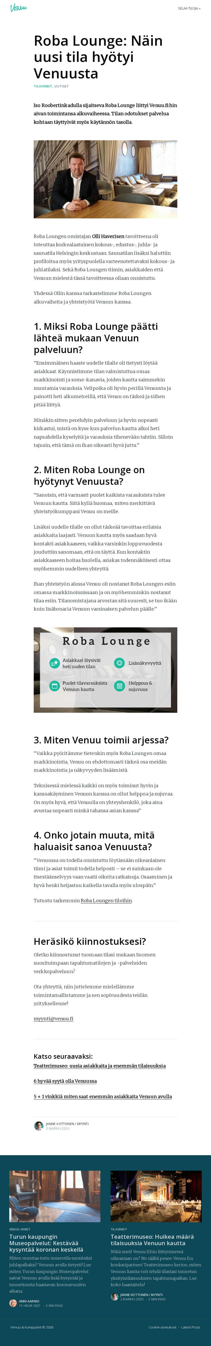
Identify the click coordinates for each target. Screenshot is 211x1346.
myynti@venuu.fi (53, 1019)
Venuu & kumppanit (26, 1327)
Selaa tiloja (188, 8)
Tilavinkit (43, 86)
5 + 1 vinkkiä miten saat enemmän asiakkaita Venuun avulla (103, 1096)
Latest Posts (190, 1327)
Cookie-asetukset (162, 1327)
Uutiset (61, 86)
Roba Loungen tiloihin (106, 901)
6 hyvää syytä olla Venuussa (65, 1081)
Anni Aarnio (29, 1301)
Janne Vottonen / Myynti (67, 1123)
